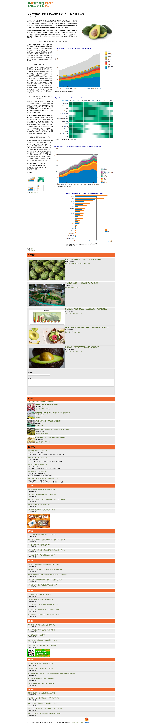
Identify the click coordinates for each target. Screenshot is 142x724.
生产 (35, 192)
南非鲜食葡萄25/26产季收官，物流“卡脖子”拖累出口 (44, 614)
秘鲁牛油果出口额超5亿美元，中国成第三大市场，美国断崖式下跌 (86, 309)
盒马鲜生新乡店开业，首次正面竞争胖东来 (41, 683)
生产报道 (30, 531)
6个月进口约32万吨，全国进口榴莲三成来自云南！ (44, 604)
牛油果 (36, 250)
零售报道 (30, 659)
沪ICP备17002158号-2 (77, 722)
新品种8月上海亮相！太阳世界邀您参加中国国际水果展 (45, 569)
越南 (39, 433)
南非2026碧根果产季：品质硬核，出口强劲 (41, 510)
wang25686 (31, 452)
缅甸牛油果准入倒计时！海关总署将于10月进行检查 (81, 283)
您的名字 (30, 373)
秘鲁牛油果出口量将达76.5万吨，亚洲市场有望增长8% (82, 347)
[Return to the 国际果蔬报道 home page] (41, 7)
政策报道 (30, 560)
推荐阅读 (43, 401)
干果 (44, 442)
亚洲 (66, 263)
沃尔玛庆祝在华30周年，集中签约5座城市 (41, 678)
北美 (66, 332)
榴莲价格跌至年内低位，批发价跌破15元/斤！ (42, 489)
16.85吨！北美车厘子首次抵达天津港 (47, 404)
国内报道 (30, 485)
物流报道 (30, 590)
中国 (69, 263)
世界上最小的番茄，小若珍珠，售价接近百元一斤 (43, 478)
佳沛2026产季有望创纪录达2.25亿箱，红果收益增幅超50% (46, 550)
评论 (30, 378)
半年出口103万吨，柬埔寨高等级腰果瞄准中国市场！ (44, 713)
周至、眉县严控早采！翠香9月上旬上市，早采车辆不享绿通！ (47, 499)
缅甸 (69, 287)
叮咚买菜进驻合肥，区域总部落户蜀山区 (47, 421)
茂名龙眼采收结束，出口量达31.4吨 (39, 505)
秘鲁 (71, 313)
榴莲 (47, 433)
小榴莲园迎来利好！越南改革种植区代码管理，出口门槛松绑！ (47, 575)
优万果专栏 (50, 401)
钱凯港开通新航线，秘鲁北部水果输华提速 (41, 599)
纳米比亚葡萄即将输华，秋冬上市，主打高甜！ (42, 585)
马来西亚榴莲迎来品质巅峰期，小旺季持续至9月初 (43, 698)
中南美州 (67, 313)
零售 (42, 425)
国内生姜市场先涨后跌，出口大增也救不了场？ (42, 640)
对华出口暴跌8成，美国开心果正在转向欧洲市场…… (51, 437)
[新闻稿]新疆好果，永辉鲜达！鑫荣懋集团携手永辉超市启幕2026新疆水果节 (51, 673)
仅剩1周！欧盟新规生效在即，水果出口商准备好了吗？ (45, 580)
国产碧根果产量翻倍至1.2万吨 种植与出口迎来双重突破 (52, 413)
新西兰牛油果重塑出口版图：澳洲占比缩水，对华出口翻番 (83, 259)
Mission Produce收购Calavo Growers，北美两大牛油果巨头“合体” (87, 327)
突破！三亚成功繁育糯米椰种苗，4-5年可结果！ (43, 494)
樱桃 (48, 409)
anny (38, 16)
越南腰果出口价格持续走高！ (37, 635)
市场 (32, 192)
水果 (32, 250)
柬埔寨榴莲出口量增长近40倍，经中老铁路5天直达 (44, 609)
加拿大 (39, 409)
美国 (69, 332)
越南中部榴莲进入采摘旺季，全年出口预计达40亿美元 (52, 429)
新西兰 (76, 263)
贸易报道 (30, 621)
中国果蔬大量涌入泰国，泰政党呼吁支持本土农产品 (44, 564)
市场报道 (30, 689)
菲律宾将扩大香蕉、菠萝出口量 (37, 451)
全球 (32, 249)
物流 (43, 409)
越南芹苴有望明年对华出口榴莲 (37, 471)
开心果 (48, 442)
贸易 (38, 192)
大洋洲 (72, 263)
